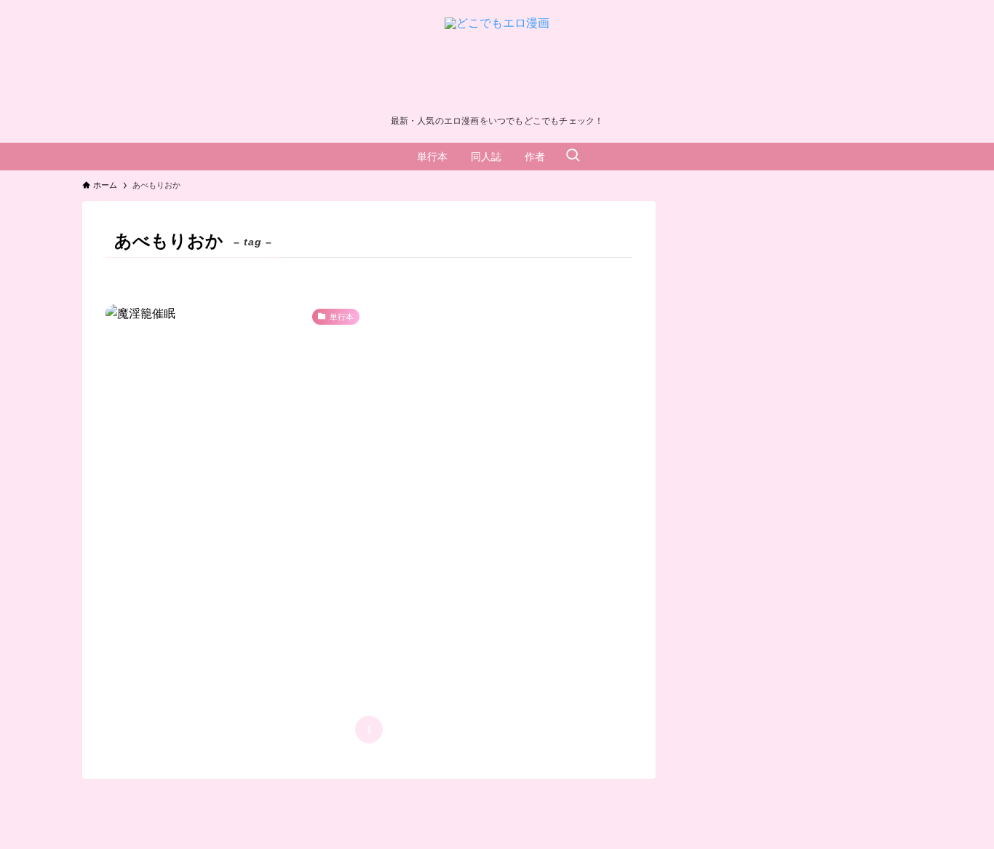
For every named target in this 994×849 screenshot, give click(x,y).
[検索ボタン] (573, 156)
